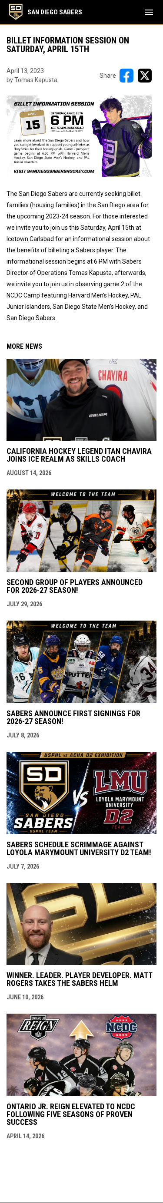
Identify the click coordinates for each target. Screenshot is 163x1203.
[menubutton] (149, 12)
